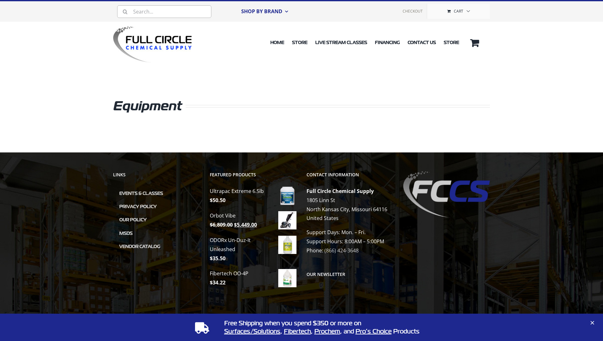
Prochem (327, 331)
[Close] (592, 323)
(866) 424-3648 (341, 250)
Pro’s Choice (374, 331)
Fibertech (297, 331)
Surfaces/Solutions (252, 331)
